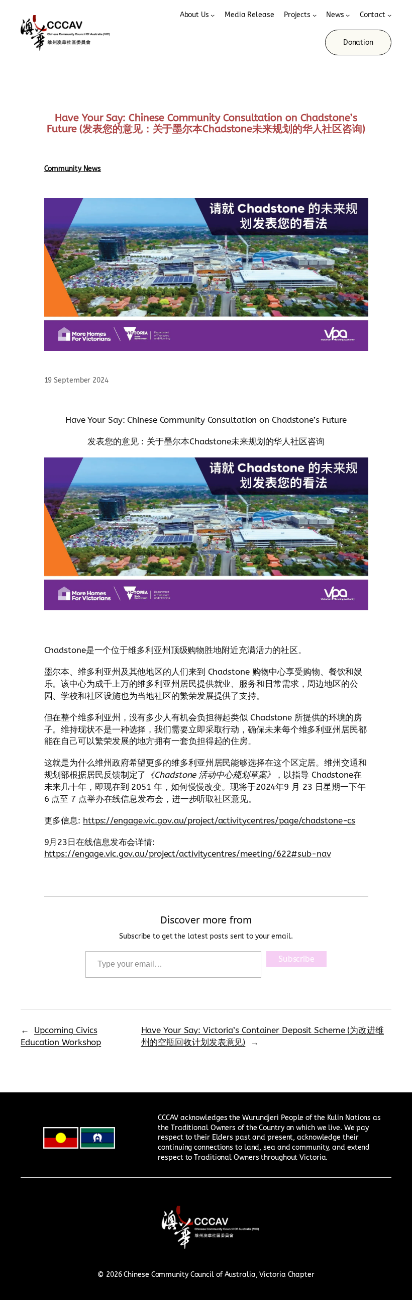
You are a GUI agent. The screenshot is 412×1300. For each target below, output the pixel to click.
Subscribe (296, 959)
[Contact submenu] (389, 15)
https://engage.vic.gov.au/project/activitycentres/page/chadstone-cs (219, 820)
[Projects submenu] (315, 15)
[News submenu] (348, 15)
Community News (72, 168)
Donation (358, 42)
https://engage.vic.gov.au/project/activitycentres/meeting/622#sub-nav (187, 854)
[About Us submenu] (213, 15)
